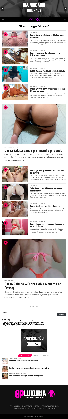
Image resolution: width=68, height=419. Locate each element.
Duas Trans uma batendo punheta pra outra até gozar (18, 326)
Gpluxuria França (51, 408)
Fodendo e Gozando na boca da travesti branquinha (18, 321)
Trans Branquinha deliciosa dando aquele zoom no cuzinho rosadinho (23, 324)
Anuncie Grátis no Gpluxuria (21, 408)
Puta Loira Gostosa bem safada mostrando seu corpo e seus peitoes (23, 322)
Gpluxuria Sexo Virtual (38, 408)
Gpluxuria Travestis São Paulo (30, 406)
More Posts (34, 306)
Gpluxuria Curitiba (14, 406)
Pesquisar (4, 312)
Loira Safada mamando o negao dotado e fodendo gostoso (20, 323)
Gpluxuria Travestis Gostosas (50, 406)
